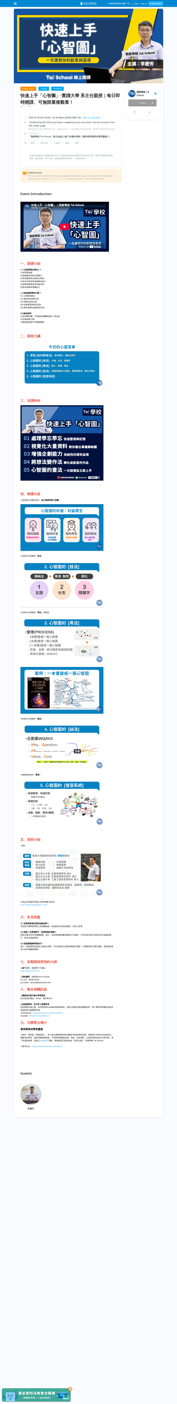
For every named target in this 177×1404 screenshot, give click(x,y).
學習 (33, 143)
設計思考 (44, 143)
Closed (142, 103)
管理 (77, 143)
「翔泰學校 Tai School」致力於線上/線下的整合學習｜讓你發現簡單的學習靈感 (67, 136)
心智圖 (57, 143)
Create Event (156, 3)
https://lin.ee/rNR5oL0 (40, 1015)
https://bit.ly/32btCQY (30, 970)
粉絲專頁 (44, 1040)
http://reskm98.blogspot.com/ (33, 904)
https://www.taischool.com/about (47, 1046)
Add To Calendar (91, 117)
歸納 (67, 143)
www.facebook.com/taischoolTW (48, 1013)
